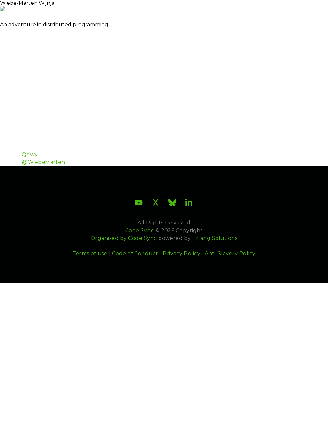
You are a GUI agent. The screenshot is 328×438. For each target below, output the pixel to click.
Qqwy (30, 154)
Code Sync (142, 238)
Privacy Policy (181, 253)
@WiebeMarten (43, 162)
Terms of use (89, 253)
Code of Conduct (135, 253)
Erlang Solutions (214, 238)
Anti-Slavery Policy (230, 253)
